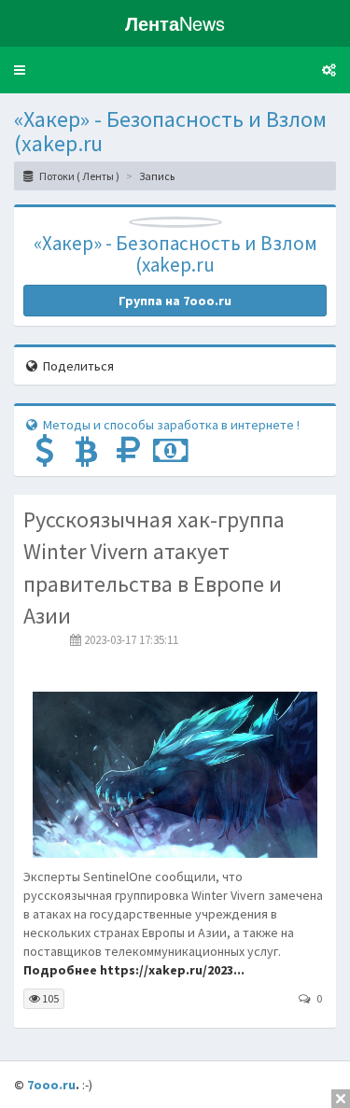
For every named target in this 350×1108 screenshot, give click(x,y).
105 (49, 998)
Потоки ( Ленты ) (78, 176)
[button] (19, 70)
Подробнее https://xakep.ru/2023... (134, 969)
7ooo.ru (51, 1084)
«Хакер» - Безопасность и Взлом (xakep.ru (170, 131)
